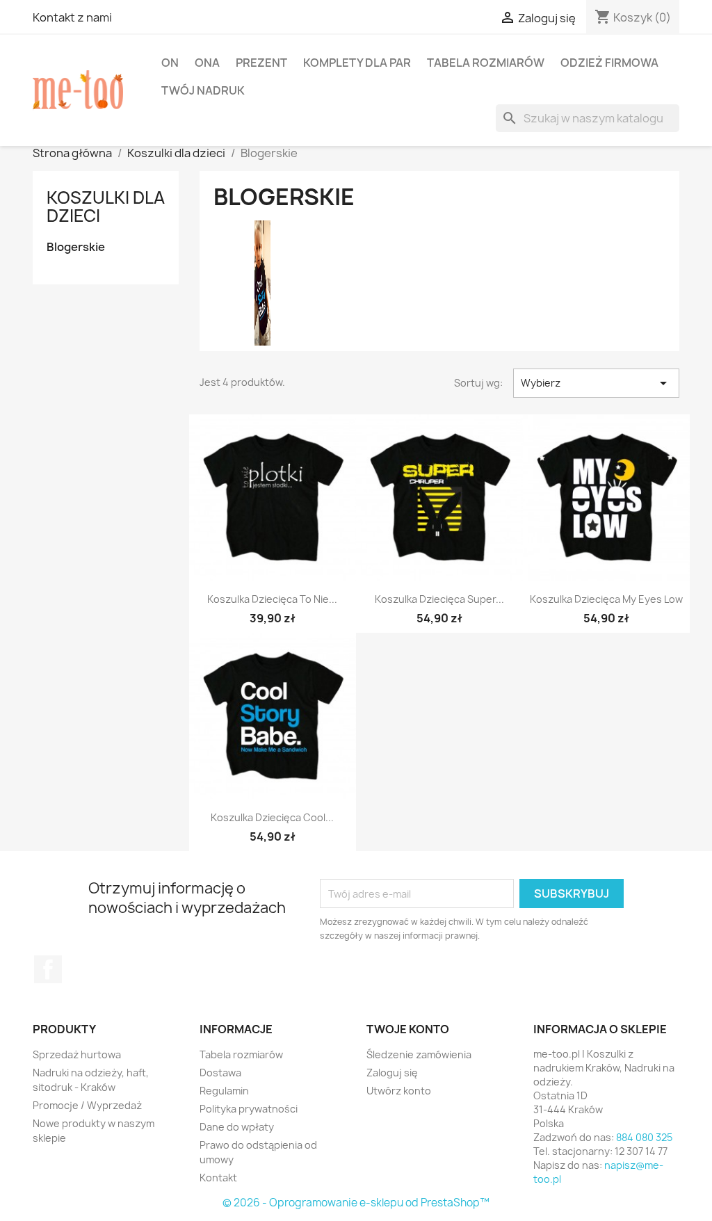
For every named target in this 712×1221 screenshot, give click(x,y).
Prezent (261, 62)
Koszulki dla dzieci (106, 206)
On (170, 62)
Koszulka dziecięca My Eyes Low (606, 599)
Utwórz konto (398, 1090)
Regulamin (224, 1090)
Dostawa (220, 1072)
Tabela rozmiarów (485, 62)
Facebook (48, 969)
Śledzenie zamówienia (418, 1054)
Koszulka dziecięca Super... (439, 599)
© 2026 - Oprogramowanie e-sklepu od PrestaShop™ (356, 1202)
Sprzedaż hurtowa (77, 1054)
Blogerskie (76, 247)
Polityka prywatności (249, 1108)
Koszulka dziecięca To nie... (272, 599)
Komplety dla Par (357, 62)
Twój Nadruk (203, 90)
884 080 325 (644, 1137)
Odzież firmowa (609, 62)
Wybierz (596, 383)
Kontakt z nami (72, 17)
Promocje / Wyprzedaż (87, 1105)
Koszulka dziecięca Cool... (272, 817)
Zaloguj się (392, 1072)
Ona (207, 62)
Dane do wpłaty (237, 1126)
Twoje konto (407, 1029)
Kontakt (218, 1177)
